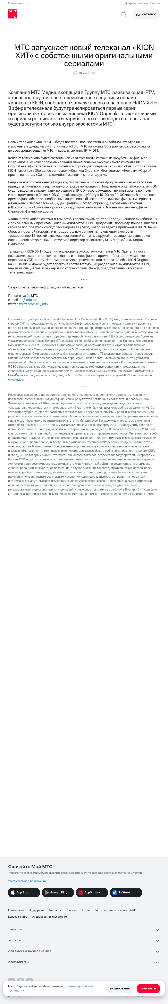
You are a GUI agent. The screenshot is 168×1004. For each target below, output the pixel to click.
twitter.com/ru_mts (33, 304)
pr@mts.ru (27, 299)
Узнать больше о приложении (27, 881)
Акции (86, 910)
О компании (16, 910)
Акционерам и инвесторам (49, 917)
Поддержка (36, 910)
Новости (71, 910)
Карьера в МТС (17, 917)
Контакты (55, 910)
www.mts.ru (16, 379)
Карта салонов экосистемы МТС (115, 910)
